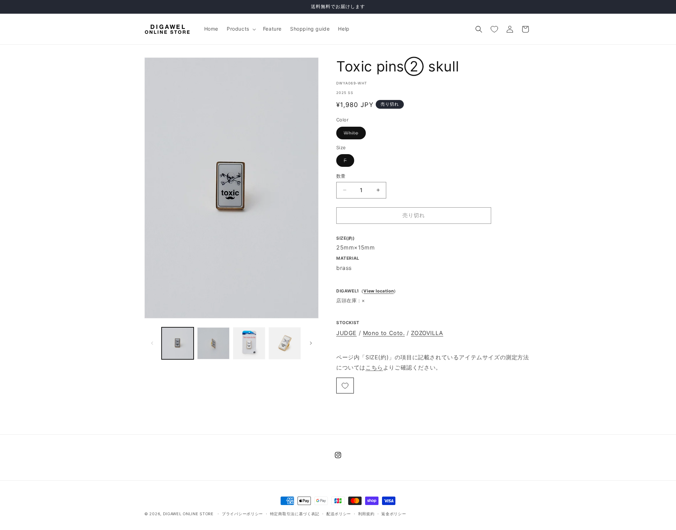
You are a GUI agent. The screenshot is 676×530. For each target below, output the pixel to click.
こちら (374, 367)
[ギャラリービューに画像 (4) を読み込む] (285, 343)
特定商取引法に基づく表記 (294, 513)
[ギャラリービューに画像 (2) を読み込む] (213, 343)
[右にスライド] (311, 343)
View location (378, 291)
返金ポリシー (393, 513)
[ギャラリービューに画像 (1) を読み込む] (178, 343)
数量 (341, 176)
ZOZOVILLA (427, 332)
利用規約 (366, 513)
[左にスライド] (152, 343)
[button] (241, 28)
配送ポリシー (338, 513)
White (353, 134)
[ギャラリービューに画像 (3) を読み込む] (249, 343)
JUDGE (346, 332)
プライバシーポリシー (242, 513)
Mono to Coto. (384, 332)
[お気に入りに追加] (345, 385)
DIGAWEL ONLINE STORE (188, 513)
